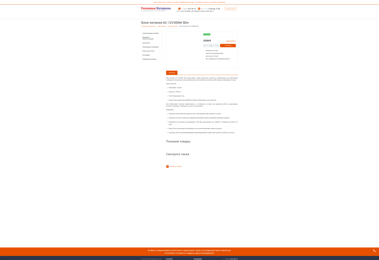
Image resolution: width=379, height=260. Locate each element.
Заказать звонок (230, 8)
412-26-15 (189, 9)
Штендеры (146, 55)
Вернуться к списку (176, 166)
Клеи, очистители (148, 51)
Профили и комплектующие (148, 38)
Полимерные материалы (151, 47)
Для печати (146, 43)
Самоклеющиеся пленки (151, 33)
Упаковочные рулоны (149, 59)
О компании (169, 259)
